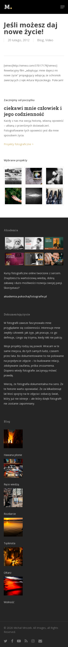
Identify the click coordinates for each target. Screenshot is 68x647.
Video (49, 40)
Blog (40, 40)
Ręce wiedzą (11, 484)
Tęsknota (9, 543)
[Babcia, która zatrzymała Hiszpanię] (13, 176)
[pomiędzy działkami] (13, 196)
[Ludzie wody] (54, 176)
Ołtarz (7, 572)
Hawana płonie (13, 455)
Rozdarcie (10, 514)
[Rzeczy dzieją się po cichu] (34, 176)
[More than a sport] (34, 196)
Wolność (9, 602)
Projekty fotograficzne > (18, 144)
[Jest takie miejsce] (54, 196)
